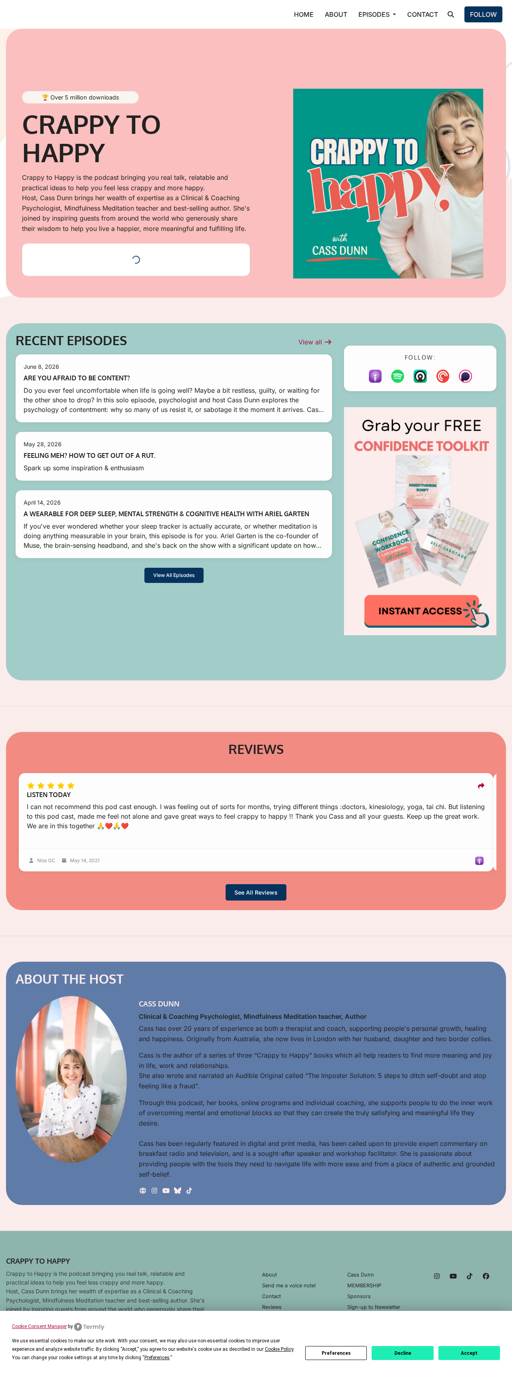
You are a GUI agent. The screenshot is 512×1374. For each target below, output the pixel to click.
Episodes (374, 14)
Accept (469, 1353)
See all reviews (256, 892)
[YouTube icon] (453, 1276)
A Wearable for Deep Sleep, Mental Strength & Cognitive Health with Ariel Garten (166, 514)
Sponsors (359, 1296)
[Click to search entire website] (451, 14)
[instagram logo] (155, 1191)
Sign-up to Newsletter (373, 1307)
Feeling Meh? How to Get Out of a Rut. (90, 455)
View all (311, 342)
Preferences (336, 1353)
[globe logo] (144, 1191)
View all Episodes (174, 575)
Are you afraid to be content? (77, 378)
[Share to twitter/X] (481, 786)
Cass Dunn (360, 1275)
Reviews (272, 1307)
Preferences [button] (157, 1357)
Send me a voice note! (289, 1285)
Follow (483, 14)
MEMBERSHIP (364, 1285)
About (336, 14)
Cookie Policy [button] (279, 1349)
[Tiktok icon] (470, 1276)
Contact (422, 14)
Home (304, 14)
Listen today (49, 795)
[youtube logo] (167, 1191)
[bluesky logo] (179, 1191)
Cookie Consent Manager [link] (39, 1326)
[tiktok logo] (189, 1191)
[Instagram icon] (437, 1276)
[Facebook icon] (486, 1276)
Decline (402, 1353)
